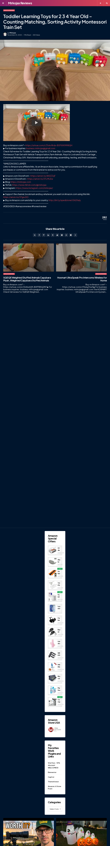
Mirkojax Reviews (20, 3)
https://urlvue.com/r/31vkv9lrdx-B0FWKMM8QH (48, 145)
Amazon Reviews (9, 10)
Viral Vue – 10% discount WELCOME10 (54, 765)
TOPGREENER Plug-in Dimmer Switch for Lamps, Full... (59, 584)
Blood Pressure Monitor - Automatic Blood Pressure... (59, 677)
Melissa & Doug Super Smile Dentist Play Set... (59, 689)
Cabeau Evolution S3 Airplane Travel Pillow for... (59, 619)
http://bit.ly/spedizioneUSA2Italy (65, 200)
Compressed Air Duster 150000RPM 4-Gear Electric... (59, 701)
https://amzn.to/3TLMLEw (40, 179)
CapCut (51, 777)
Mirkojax (13, 33)
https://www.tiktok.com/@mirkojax (29, 185)
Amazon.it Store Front (54, 787)
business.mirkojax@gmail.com (40, 148)
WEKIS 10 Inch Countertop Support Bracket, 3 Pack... (59, 654)
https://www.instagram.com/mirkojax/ (34, 188)
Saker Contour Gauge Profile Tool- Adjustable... (59, 572)
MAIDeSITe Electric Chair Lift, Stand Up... (59, 666)
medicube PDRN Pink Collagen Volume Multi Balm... (59, 642)
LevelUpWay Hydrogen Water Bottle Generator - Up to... (59, 607)
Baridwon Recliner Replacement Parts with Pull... (59, 631)
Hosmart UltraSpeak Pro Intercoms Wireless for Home (82, 279)
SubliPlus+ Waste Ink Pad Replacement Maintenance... (59, 596)
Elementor (52, 772)
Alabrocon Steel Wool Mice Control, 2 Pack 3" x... (59, 561)
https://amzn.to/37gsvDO (15, 197)
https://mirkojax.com (21, 182)
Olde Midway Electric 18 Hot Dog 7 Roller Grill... (59, 549)
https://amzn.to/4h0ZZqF (43, 176)
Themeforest (53, 782)
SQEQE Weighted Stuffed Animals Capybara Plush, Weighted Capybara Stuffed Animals (27, 279)
